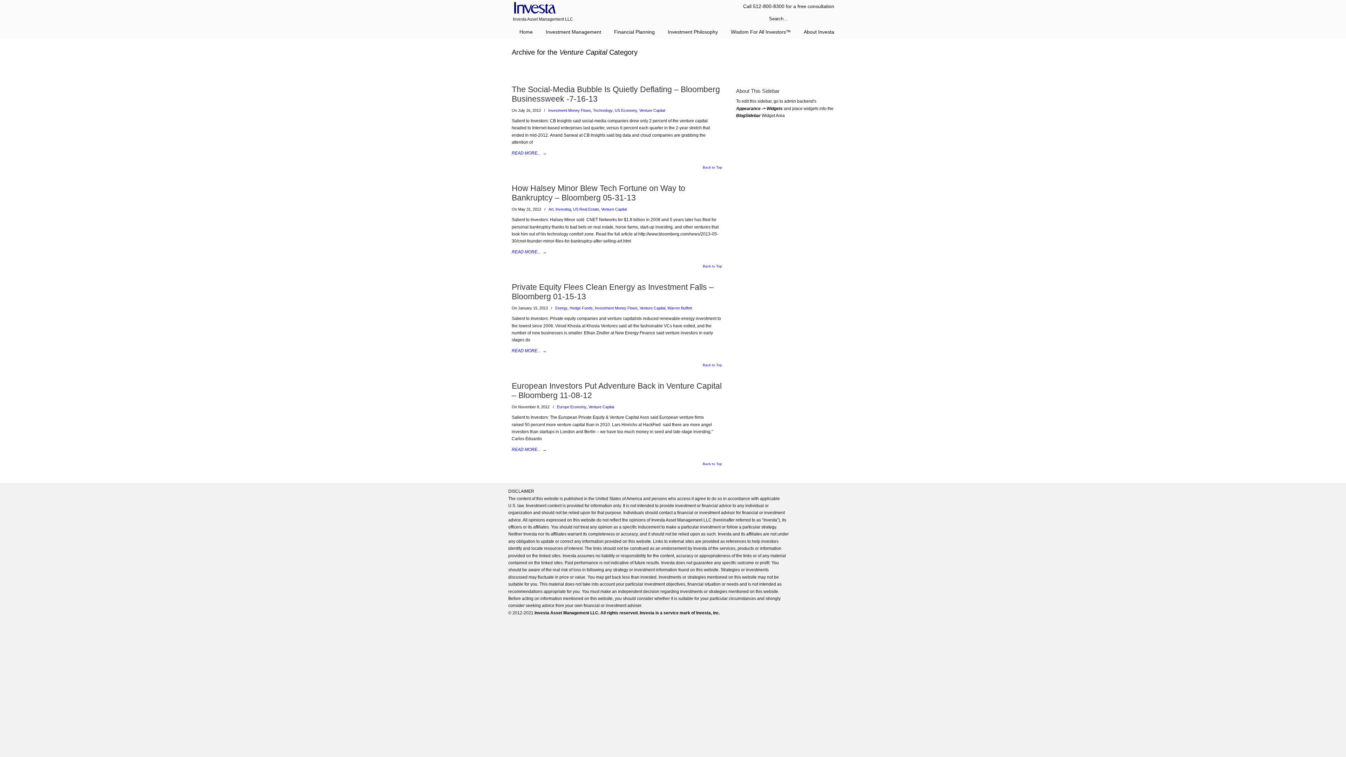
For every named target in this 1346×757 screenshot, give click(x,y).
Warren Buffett (679, 308)
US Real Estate (586, 209)
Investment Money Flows (569, 110)
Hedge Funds (581, 308)
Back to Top (712, 167)
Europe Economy (571, 407)
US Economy (626, 110)
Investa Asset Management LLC (534, 8)
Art (551, 209)
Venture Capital (652, 110)
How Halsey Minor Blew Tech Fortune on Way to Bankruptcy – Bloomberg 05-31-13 (598, 193)
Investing (563, 209)
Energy (561, 308)
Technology (603, 110)
